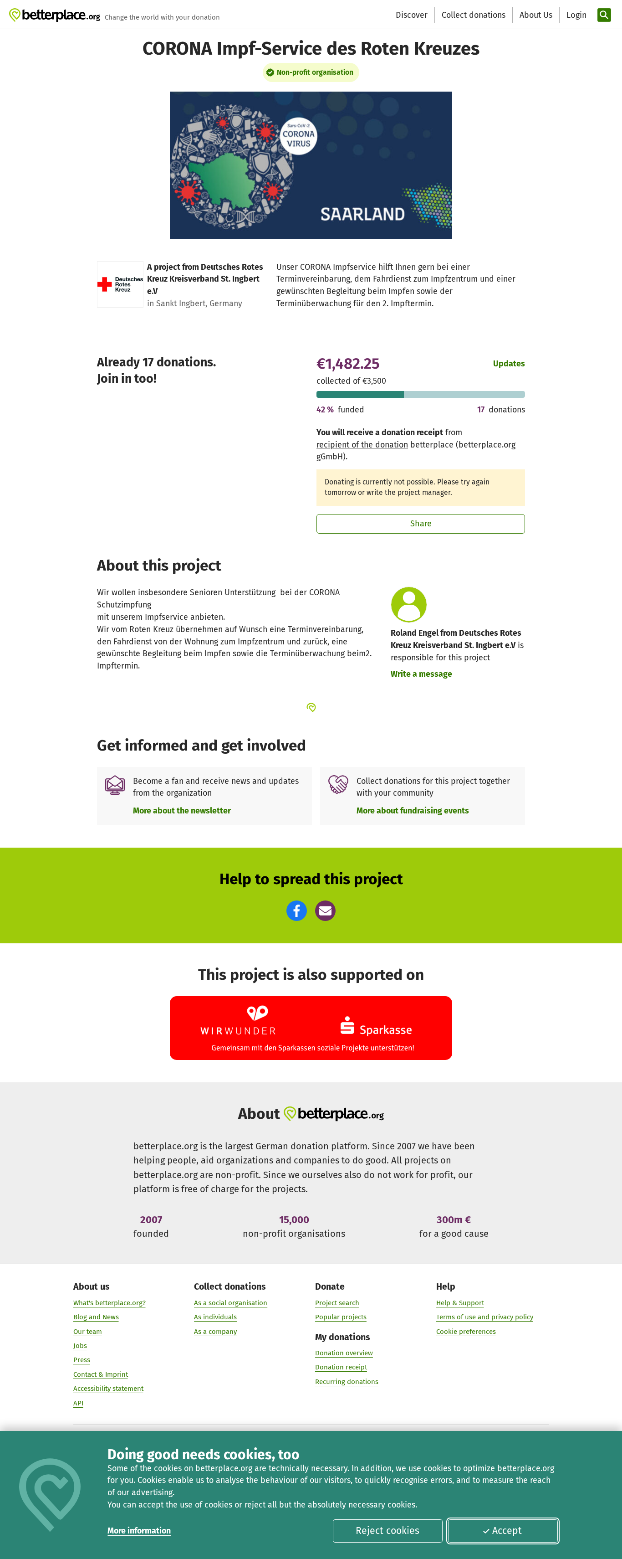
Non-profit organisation (315, 72)
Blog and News (96, 1317)
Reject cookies (387, 1531)
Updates (509, 364)
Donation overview (344, 1353)
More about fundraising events (413, 811)
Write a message (421, 674)
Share (421, 524)
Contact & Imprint (100, 1374)
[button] (296, 910)
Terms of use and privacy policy (484, 1317)
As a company (215, 1331)
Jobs (80, 1346)
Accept (507, 1531)
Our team (87, 1331)
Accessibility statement (108, 1388)
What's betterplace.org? (109, 1303)
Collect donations (473, 15)
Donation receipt (341, 1367)
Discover (412, 15)
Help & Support (460, 1303)
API (78, 1403)
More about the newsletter (182, 811)
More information (139, 1531)
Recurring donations (346, 1382)
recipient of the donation (362, 445)
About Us (536, 15)
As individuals (215, 1317)
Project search (337, 1303)
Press (81, 1360)
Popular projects (341, 1317)
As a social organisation (230, 1303)
